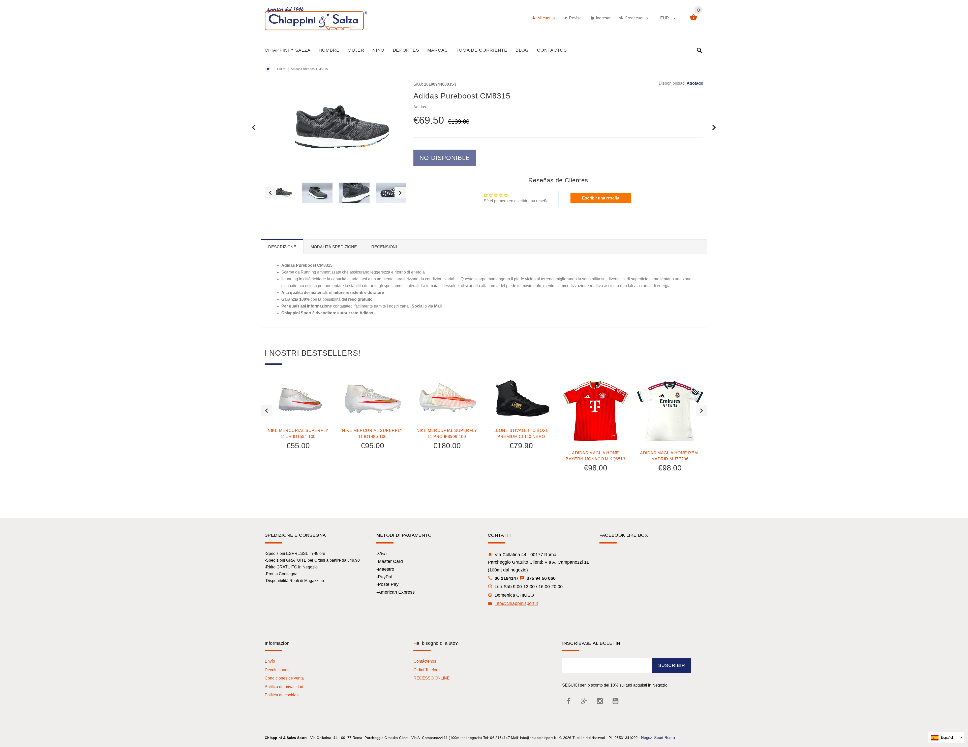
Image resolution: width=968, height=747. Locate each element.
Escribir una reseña (600, 198)
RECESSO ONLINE (431, 678)
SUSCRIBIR (671, 665)
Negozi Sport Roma (658, 737)
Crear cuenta (636, 18)
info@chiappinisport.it (516, 603)
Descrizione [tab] (282, 247)
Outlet (281, 69)
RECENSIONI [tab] (384, 247)
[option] (280, 193)
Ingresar (603, 18)
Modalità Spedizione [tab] (334, 247)
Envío (270, 661)
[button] (946, 737)
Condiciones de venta (284, 678)
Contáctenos (424, 661)
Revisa (575, 18)
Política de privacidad (284, 687)
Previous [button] (270, 192)
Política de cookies (281, 695)
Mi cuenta (546, 18)
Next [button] (400, 192)
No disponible (444, 157)
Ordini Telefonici (427, 670)
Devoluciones (277, 670)
